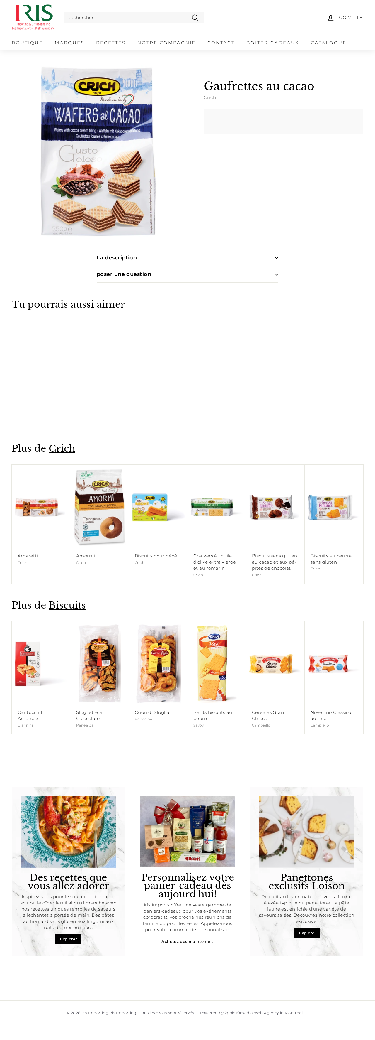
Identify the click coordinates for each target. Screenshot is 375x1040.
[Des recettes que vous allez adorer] (68, 832)
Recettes (111, 42)
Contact (221, 42)
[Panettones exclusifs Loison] (306, 832)
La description (117, 257)
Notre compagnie (166, 42)
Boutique (27, 42)
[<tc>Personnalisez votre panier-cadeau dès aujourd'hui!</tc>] (187, 831)
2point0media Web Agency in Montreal (264, 1012)
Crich (210, 97)
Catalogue (329, 42)
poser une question (124, 274)
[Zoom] (98, 151)
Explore (306, 933)
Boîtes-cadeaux (272, 42)
